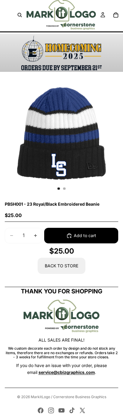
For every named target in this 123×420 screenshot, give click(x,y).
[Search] (19, 15)
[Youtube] (61, 410)
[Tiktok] (72, 410)
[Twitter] (82, 410)
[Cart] (115, 15)
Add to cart (85, 235)
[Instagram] (51, 410)
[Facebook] (40, 410)
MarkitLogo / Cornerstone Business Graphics (68, 397)
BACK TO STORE (61, 265)
